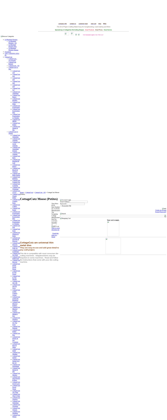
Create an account (160, 210)
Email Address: (64, 202)
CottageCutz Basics (16, 96)
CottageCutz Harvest (16, 261)
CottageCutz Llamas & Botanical (16, 298)
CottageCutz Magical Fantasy (16, 303)
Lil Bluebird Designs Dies (13, 45)
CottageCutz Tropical (16, 398)
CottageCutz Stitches (16, 374)
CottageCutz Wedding (16, 412)
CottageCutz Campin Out (16, 181)
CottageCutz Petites (16, 124)
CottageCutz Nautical (16, 318)
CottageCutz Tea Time (16, 391)
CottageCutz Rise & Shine (16, 345)
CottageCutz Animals (16, 139)
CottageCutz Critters (16, 205)
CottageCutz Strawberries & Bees (16, 378)
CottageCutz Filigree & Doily (16, 234)
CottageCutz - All (14, 66)
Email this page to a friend (55, 235)
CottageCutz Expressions (16, 106)
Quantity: (54, 223)
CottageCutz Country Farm (16, 201)
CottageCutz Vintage (16, 409)
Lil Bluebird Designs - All (13, 42)
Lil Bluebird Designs (11, 39)
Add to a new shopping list (56, 229)
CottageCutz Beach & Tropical (16, 170)
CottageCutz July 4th (16, 282)
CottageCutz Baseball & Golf (16, 161)
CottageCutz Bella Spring (16, 174)
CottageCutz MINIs (16, 120)
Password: (63, 204)
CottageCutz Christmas (16, 188)
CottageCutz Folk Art (16, 247)
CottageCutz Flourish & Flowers (16, 239)
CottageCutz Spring (16, 356)
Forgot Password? (160, 212)
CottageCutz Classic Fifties (16, 196)
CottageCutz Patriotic (16, 327)
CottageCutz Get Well (16, 254)
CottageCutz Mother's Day (16, 314)
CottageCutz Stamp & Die (16, 128)
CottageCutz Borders (16, 99)
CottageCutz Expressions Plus (16, 110)
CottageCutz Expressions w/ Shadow (16, 116)
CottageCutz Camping (16, 184)
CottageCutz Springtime (16, 365)
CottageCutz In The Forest (16, 272)
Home (22, 192)
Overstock (8, 52)
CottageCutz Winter (16, 416)
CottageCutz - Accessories (13, 59)
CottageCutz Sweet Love (16, 383)
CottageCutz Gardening (16, 250)
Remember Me (66, 206)
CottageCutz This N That (16, 395)
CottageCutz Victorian (16, 405)
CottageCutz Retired (12, 63)
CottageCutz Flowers (16, 244)
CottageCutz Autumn (16, 153)
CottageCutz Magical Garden (16, 309)
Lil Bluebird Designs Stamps (13, 49)
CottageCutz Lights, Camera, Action (16, 292)
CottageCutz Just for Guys (16, 286)
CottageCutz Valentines (16, 402)
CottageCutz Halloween (16, 257)
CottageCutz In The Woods (16, 277)
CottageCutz (8, 57)
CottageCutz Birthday (16, 177)
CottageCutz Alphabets (16, 92)
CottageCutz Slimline (16, 353)
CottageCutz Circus (16, 191)
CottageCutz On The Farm (16, 322)
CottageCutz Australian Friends (16, 149)
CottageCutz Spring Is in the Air (16, 361)
